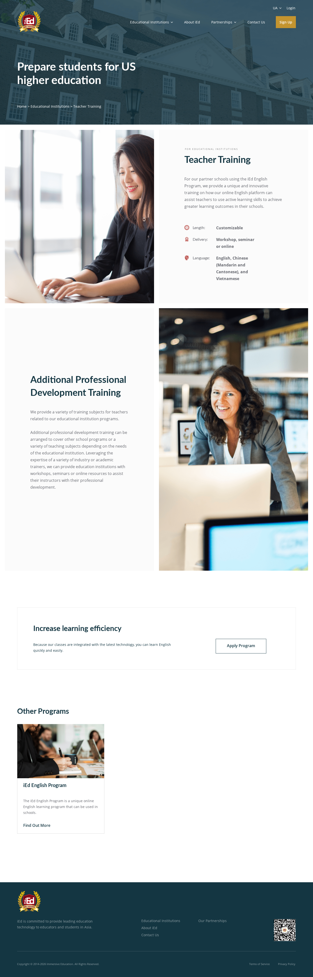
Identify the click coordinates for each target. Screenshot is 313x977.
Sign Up (285, 22)
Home (22, 106)
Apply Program (241, 645)
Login (291, 8)
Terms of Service (259, 964)
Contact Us (256, 22)
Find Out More (36, 825)
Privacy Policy (286, 964)
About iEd (192, 22)
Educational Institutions (50, 106)
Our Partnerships (212, 920)
